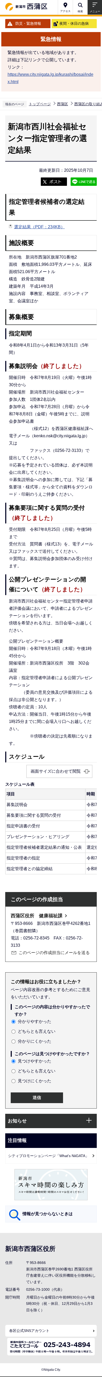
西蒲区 (62, 104)
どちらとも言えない (36, 1031)
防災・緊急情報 (28, 23)
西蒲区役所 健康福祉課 (37, 915)
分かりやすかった (34, 1021)
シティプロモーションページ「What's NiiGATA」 (48, 1156)
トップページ (40, 104)
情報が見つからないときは (47, 1214)
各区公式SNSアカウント (29, 1331)
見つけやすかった (34, 1061)
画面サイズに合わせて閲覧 (56, 771)
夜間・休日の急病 (74, 23)
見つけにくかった (34, 1081)
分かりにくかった (34, 1041)
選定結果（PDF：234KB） (39, 227)
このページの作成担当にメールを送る (54, 952)
